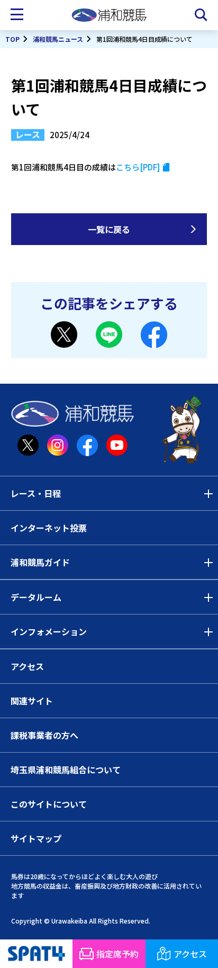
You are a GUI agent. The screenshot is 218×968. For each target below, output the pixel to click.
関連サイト (32, 700)
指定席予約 (117, 953)
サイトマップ (36, 838)
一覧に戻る (109, 229)
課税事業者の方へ (44, 735)
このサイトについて (49, 804)
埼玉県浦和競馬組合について (66, 769)
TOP (12, 38)
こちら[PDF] (138, 167)
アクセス (27, 666)
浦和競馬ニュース (58, 38)
